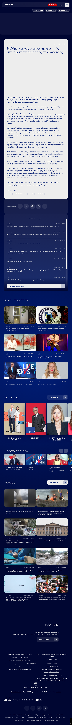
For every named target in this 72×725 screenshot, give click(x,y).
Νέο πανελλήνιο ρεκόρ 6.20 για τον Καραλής (19, 261)
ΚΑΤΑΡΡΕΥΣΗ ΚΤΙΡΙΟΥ (20, 194)
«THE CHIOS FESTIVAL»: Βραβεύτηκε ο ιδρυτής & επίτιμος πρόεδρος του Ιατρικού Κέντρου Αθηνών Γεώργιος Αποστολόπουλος (35, 270)
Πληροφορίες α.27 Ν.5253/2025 (15, 717)
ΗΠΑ (10, 194)
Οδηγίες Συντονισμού (45, 717)
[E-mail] (38, 206)
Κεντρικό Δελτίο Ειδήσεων (14, 467)
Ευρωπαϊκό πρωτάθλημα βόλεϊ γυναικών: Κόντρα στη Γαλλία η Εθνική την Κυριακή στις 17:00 (33, 226)
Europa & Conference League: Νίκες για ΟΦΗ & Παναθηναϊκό (24, 243)
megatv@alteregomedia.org (52, 672)
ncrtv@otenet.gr (61, 680)
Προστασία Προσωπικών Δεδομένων (20, 715)
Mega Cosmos (18, 720)
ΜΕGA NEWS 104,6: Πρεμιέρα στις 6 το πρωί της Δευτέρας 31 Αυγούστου (27, 280)
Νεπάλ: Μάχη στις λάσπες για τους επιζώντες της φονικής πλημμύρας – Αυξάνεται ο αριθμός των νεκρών (20, 542)
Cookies (50, 715)
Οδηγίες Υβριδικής (61, 717)
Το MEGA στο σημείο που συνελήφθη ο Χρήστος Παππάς (17, 329)
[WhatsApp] (32, 206)
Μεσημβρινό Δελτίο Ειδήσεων (54, 468)
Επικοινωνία (32, 717)
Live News (36, 438)
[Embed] (44, 206)
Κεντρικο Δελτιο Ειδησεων (57, 439)
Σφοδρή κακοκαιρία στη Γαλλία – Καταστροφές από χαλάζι (19, 512)
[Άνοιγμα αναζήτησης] (61, 5)
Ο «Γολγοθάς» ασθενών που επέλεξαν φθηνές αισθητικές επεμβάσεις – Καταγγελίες (19, 570)
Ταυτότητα (59, 715)
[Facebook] (20, 206)
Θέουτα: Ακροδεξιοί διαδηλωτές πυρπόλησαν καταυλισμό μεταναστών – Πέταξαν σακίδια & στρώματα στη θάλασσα (51, 513)
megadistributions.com (51, 720)
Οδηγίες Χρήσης (40, 715)
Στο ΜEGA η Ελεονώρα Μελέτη (47, 384)
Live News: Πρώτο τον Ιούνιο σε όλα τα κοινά (19, 384)
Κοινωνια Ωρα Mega (14, 439)
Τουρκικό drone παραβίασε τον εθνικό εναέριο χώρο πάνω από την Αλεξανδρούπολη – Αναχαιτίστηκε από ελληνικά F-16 (19, 599)
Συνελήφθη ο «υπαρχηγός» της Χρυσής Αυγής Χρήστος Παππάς (51, 329)
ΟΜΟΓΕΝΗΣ (40, 194)
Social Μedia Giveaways (33, 720)
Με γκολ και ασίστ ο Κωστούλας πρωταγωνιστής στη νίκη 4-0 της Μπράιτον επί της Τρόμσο (33, 234)
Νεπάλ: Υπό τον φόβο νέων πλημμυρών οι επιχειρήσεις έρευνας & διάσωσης (50, 570)
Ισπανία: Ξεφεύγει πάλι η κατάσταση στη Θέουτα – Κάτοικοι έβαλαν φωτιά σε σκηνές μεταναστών (51, 598)
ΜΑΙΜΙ (31, 194)
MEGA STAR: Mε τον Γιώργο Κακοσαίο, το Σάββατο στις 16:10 (50, 357)
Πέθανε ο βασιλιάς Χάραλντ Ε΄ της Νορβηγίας (51, 541)
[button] (67, 5)
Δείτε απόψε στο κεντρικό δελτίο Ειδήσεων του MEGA (19, 357)
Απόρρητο (70, 721)
